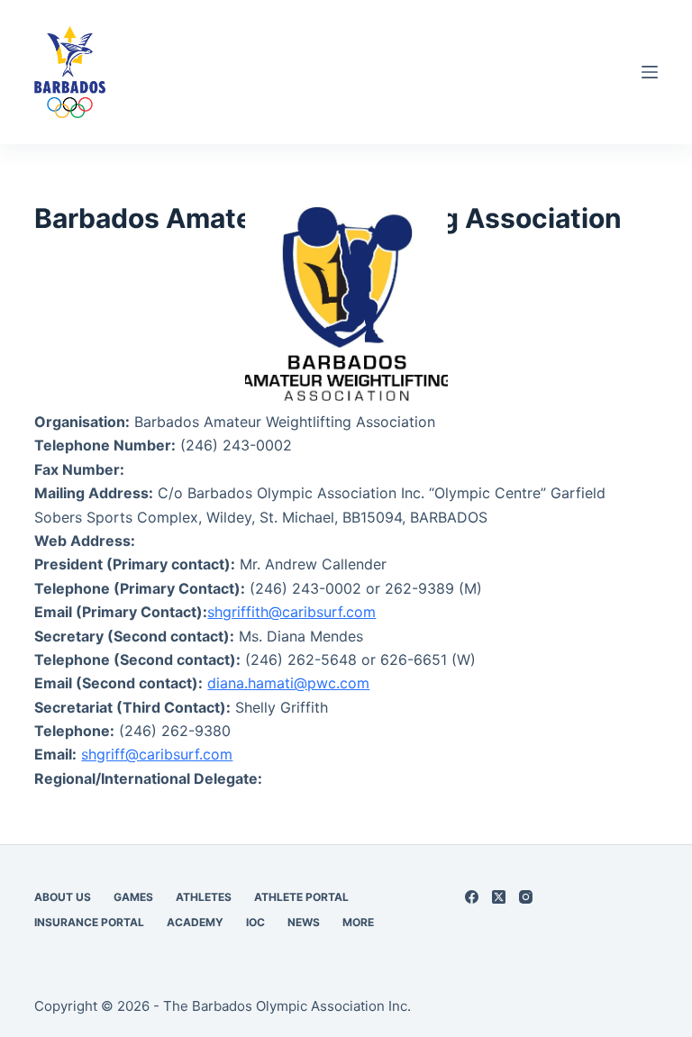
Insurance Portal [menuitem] (89, 922)
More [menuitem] (358, 922)
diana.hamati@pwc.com (288, 683)
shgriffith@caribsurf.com (291, 612)
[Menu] (650, 72)
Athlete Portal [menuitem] (301, 897)
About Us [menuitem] (62, 897)
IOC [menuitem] (255, 922)
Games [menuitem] (133, 897)
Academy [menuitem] (195, 922)
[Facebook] (471, 897)
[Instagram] (526, 897)
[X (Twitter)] (498, 897)
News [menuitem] (303, 922)
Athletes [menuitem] (204, 897)
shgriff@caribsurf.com (156, 754)
